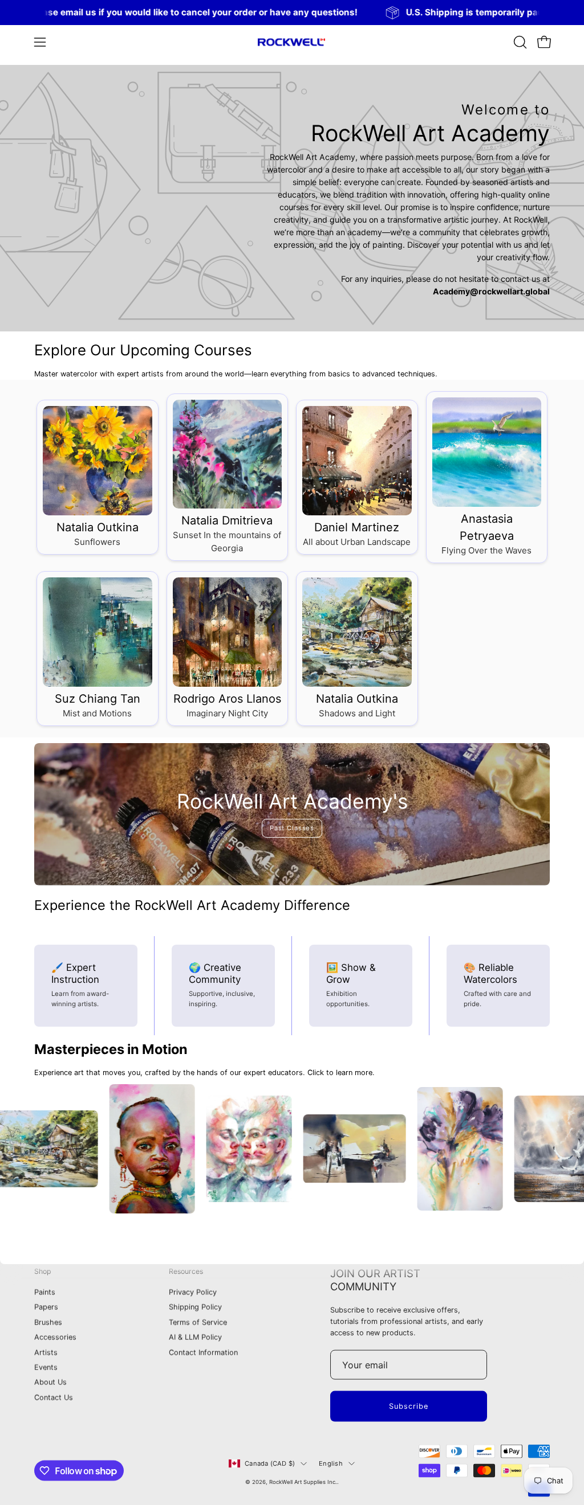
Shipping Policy (195, 1307)
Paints (44, 1292)
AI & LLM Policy (195, 1337)
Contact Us (53, 1397)
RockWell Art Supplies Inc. (303, 1482)
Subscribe (408, 1406)
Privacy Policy (193, 1292)
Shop (42, 1271)
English (331, 1463)
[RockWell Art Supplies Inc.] (292, 42)
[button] (519, 42)
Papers (46, 1307)
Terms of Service (198, 1322)
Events (46, 1367)
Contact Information (203, 1352)
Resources (186, 1271)
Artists (46, 1352)
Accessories (55, 1337)
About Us (50, 1382)
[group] (292, 12)
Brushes (48, 1322)
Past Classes (292, 828)
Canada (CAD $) (270, 1463)
